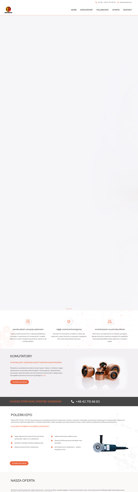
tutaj (44, 375)
